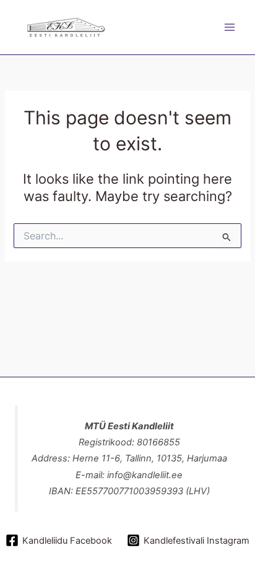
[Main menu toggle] (230, 27)
